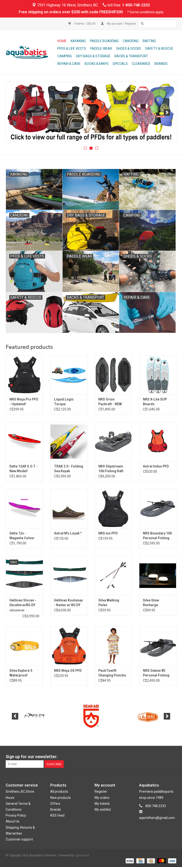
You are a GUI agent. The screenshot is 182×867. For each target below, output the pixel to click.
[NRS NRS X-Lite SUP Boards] (158, 374)
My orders (102, 798)
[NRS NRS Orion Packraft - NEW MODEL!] (113, 374)
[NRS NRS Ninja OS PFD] (69, 645)
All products (59, 791)
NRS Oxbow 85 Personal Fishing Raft (156, 673)
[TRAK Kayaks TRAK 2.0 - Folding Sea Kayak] (69, 441)
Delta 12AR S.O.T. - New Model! (23, 468)
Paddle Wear (101, 48)
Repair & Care (69, 64)
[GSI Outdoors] (91, 716)
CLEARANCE (141, 64)
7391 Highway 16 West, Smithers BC (67, 5)
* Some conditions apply (145, 12)
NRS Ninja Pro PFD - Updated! (23, 401)
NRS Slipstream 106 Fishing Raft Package (110, 468)
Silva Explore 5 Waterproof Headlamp (20, 673)
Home (62, 41)
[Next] (167, 112)
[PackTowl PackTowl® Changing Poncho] (113, 645)
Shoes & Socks (128, 48)
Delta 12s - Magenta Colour (22, 535)
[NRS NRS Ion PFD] (113, 508)
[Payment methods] (129, 860)
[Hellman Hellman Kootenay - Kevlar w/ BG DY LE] (69, 575)
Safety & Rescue (159, 48)
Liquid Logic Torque (64, 401)
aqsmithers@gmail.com (157, 818)
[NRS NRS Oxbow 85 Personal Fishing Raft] (158, 645)
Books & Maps (97, 64)
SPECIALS (120, 64)
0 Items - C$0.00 (84, 23)
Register (101, 791)
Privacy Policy (16, 815)
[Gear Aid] (34, 716)
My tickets (102, 803)
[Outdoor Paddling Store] (31, 52)
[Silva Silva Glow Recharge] (158, 575)
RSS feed (57, 815)
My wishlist (103, 809)
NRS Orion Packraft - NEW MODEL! (110, 401)
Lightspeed (81, 855)
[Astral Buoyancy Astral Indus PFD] (158, 441)
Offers (55, 803)
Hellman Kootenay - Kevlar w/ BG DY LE (68, 602)
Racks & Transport (131, 56)
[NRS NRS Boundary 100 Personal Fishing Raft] (158, 508)
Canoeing (131, 41)
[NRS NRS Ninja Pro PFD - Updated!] (24, 374)
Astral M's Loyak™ (68, 533)
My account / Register (121, 23)
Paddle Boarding (104, 41)
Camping (64, 56)
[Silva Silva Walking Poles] (113, 575)
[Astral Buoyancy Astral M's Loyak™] (69, 508)
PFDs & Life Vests (71, 48)
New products (60, 798)
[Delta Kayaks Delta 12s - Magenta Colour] (24, 508)
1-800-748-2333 (136, 5)
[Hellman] (148, 716)
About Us (12, 821)
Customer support (19, 839)
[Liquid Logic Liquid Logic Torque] (69, 374)
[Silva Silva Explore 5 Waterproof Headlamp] (24, 645)
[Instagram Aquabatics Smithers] (172, 756)
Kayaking (78, 41)
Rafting (149, 41)
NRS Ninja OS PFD (68, 670)
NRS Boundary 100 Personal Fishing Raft (157, 535)
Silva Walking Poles (108, 602)
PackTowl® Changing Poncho (112, 673)
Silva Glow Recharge (151, 602)
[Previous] (15, 112)
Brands (161, 64)
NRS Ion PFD (108, 533)
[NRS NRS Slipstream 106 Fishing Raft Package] (113, 441)
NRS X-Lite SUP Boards (155, 401)
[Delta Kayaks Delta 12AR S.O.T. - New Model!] (24, 441)
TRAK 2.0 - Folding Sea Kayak (68, 468)
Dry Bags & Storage (93, 56)
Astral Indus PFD (156, 466)
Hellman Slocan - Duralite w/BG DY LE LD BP (22, 602)
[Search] (142, 23)
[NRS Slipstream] (91, 112)
